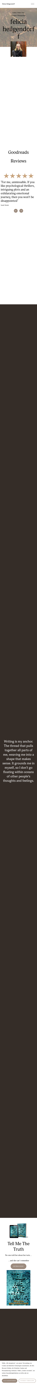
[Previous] (15, 211)
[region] (18, 192)
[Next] (21, 211)
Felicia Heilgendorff (8, 4)
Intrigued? (18, 1266)
